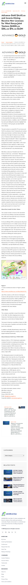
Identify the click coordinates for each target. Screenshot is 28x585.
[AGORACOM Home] (9, 514)
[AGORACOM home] (8, 3)
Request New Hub (5, 546)
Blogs (2, 574)
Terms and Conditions (6, 581)
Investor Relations (5, 558)
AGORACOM (8, 11)
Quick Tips (3, 549)
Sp (9, 532)
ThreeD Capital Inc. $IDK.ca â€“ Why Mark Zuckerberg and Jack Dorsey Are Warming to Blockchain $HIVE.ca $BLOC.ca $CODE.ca (10, 411)
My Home (3, 539)
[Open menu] (25, 3)
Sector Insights (4, 12)
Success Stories (5, 560)
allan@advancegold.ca (10, 396)
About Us (3, 571)
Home (2, 42)
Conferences (4, 544)
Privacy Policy (4, 579)
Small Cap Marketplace (6, 541)
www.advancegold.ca (16, 398)
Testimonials (4, 563)
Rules (2, 576)
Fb (5, 532)
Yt (15, 532)
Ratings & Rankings (5, 551)
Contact (3, 565)
